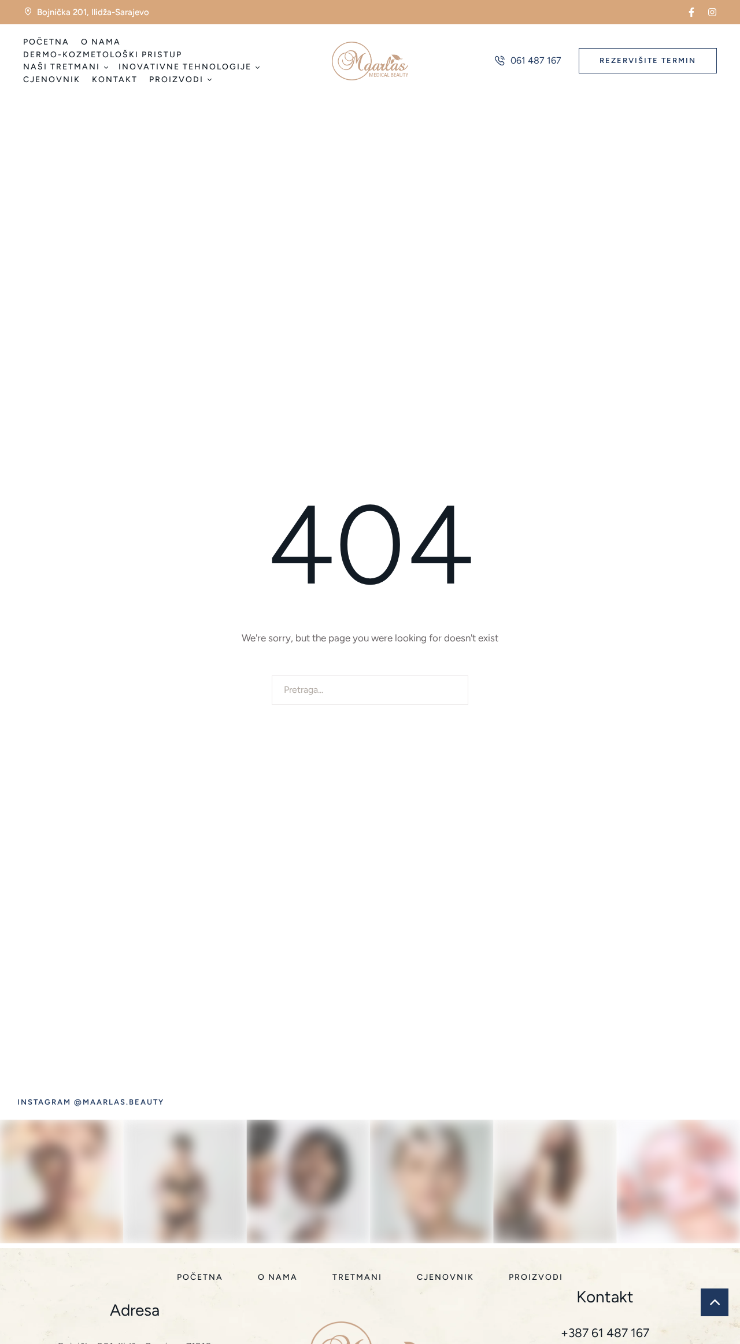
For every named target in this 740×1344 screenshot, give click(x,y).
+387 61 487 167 (605, 1332)
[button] (691, 12)
